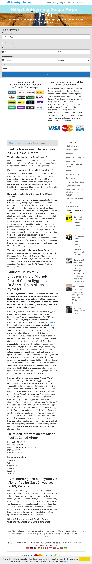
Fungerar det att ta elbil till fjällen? (79, 311)
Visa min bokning (73, 206)
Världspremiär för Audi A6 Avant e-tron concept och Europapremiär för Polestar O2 (78, 295)
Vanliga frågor (59, 2)
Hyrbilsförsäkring (73, 186)
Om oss (69, 202)
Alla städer (70, 170)
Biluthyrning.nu (21, 2)
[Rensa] (88, 37)
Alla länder (70, 153)
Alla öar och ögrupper (75, 157)
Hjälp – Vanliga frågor (75, 182)
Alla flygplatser (72, 150)
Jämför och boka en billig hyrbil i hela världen (74, 192)
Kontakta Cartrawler (75, 2)
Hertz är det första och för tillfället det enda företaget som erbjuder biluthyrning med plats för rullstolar (79, 271)
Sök (46, 74)
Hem (49, 2)
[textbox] (46, 36)
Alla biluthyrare (72, 146)
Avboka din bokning (74, 174)
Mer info (66, 561)
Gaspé (52, 322)
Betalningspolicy (73, 178)
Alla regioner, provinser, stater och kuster (74, 164)
